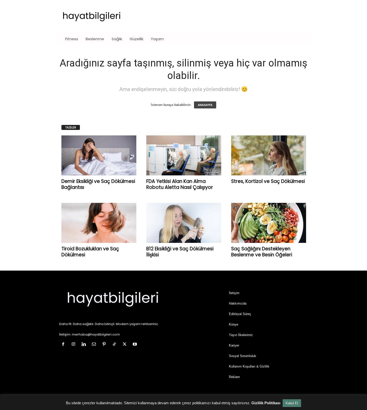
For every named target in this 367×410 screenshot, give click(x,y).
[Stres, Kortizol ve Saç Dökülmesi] (268, 155)
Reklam (234, 377)
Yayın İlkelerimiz (241, 335)
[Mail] (95, 345)
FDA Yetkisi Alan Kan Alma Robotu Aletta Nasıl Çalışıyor (179, 184)
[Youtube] (135, 345)
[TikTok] (115, 345)
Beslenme (95, 38)
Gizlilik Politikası (265, 403)
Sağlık (117, 38)
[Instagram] (74, 345)
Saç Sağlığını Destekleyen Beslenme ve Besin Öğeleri (261, 251)
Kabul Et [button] (292, 403)
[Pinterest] (105, 345)
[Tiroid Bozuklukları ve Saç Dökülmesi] (98, 223)
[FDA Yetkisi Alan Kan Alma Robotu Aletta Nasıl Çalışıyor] (183, 155)
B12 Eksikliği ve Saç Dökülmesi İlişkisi (179, 251)
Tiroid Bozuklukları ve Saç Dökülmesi (90, 251)
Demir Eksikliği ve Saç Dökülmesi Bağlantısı (98, 184)
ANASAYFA (205, 104)
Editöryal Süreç (240, 314)
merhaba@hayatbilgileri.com (96, 334)
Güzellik (136, 38)
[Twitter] (126, 345)
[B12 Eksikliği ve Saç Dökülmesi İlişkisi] (183, 223)
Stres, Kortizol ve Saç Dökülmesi (268, 181)
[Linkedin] (85, 345)
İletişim (234, 293)
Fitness (71, 38)
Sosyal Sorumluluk (242, 356)
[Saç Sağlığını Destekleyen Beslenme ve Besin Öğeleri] (268, 223)
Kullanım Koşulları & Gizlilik (249, 366)
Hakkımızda (237, 303)
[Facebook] (64, 345)
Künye (233, 324)
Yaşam (157, 38)
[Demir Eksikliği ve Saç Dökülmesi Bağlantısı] (98, 155)
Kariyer (234, 345)
